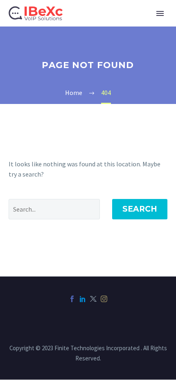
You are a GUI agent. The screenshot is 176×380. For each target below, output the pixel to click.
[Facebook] (72, 299)
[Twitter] (93, 299)
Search (139, 209)
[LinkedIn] (82, 299)
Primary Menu (160, 13)
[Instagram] (104, 299)
